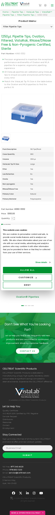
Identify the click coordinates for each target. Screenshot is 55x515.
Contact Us (27, 351)
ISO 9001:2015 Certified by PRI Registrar (20, 413)
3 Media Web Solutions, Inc (11, 498)
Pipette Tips (17, 12)
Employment (8, 428)
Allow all (27, 270)
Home (6, 12)
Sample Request (10, 416)
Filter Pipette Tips (25, 15)
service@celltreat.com (20, 473)
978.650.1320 (15, 470)
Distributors (8, 419)
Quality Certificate (10, 410)
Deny (27, 285)
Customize (26, 277)
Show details (41, 262)
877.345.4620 (17, 467)
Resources (7, 422)
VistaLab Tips (32, 12)
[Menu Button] (52, 5)
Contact (6, 425)
